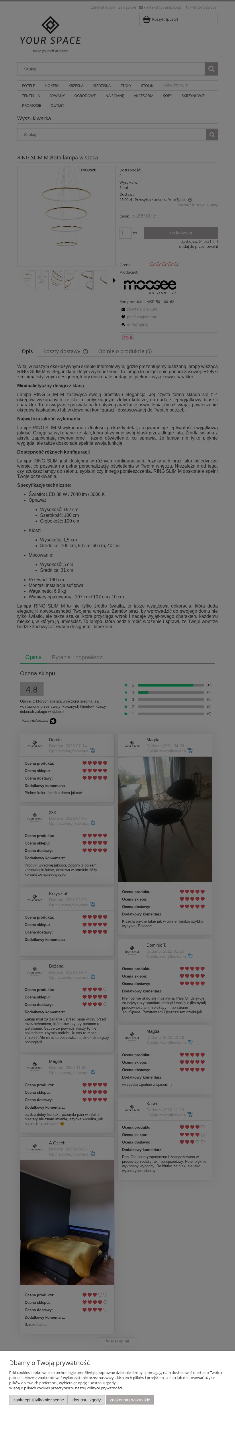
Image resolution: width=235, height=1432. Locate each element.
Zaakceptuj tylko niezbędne (38, 1399)
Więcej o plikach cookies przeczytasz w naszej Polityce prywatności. (66, 1388)
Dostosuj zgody (87, 1399)
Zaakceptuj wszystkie (130, 1399)
